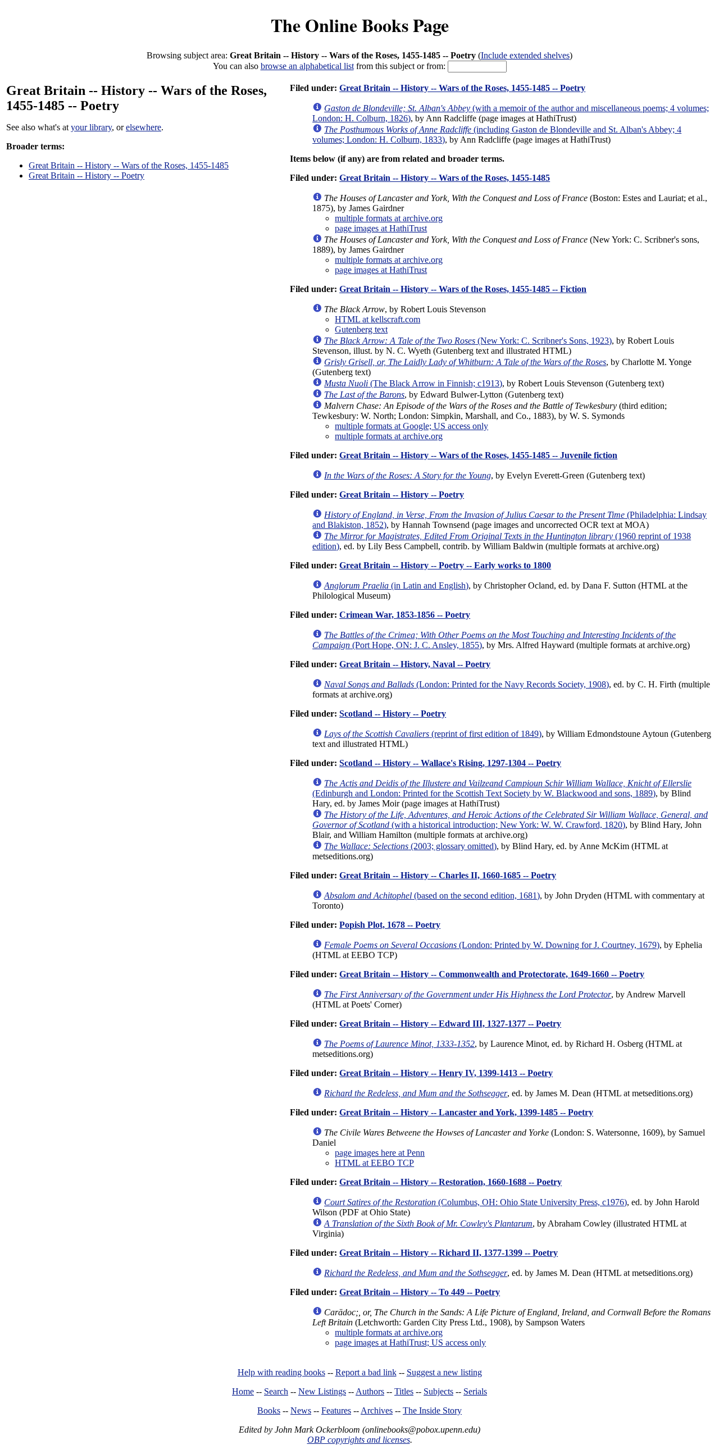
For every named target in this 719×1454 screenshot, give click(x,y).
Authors (370, 1391)
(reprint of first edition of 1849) (432, 734)
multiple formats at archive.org (389, 218)
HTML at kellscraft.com (377, 319)
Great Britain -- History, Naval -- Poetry (414, 664)
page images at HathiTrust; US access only (410, 1342)
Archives (377, 1410)
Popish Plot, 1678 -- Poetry (389, 924)
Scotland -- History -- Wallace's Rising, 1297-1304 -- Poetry (450, 763)
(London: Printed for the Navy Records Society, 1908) (466, 684)
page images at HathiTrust (381, 228)
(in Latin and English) (396, 585)
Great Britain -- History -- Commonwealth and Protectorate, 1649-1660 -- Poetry (491, 974)
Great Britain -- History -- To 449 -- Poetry (419, 1292)
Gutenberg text (361, 329)
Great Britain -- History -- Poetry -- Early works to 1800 (445, 565)
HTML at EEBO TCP (374, 1163)
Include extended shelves (525, 55)
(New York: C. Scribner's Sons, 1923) (468, 340)
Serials (475, 1391)
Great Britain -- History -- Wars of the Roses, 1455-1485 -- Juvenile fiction (478, 455)
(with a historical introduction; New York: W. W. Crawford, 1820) (510, 819)
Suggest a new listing (444, 1372)
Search (276, 1391)
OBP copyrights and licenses (358, 1439)
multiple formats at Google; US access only (411, 426)
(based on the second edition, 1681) (432, 895)
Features (336, 1410)
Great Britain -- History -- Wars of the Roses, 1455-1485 (129, 165)
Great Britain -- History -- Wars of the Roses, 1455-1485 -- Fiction (462, 289)
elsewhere (143, 127)
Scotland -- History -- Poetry (392, 713)
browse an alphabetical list (307, 66)
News (300, 1410)
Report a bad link (366, 1372)
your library (91, 127)
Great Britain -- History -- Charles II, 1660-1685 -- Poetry (447, 875)
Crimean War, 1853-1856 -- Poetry (404, 614)
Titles (403, 1391)
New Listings (322, 1391)
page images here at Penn (380, 1152)
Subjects (438, 1391)
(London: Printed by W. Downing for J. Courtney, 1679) (491, 945)
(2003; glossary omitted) (410, 846)
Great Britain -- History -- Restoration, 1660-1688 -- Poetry (450, 1182)
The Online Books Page (360, 25)
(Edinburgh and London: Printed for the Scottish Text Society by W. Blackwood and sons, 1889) (501, 788)
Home (243, 1391)
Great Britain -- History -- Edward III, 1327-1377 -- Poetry (450, 1023)
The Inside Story (432, 1410)
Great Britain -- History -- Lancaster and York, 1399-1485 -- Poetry (466, 1112)
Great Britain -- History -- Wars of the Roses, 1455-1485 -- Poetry (462, 88)
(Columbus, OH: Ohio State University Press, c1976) (475, 1202)
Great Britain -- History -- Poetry (86, 175)
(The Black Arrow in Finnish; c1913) (413, 383)
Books (268, 1410)
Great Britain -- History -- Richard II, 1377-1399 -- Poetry (448, 1252)
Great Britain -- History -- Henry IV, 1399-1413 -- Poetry (446, 1073)
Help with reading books (281, 1372)
